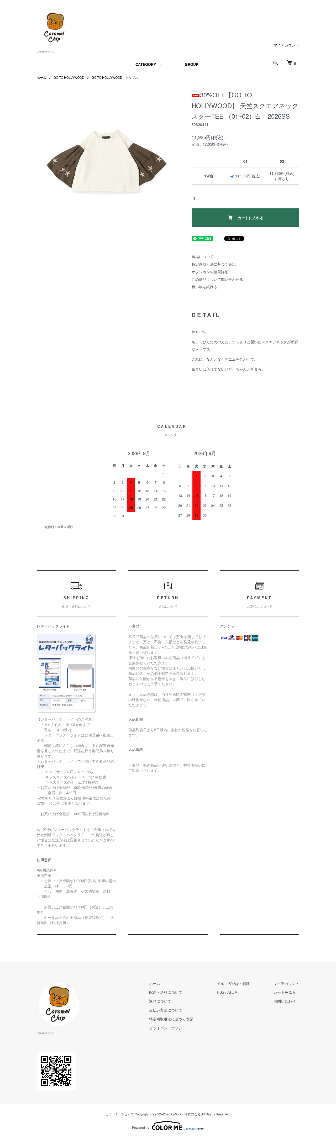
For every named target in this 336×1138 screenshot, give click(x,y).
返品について (203, 256)
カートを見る (285, 992)
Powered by (140, 1127)
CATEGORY (145, 64)
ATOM (232, 992)
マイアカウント (286, 45)
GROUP (191, 64)
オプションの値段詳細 (210, 271)
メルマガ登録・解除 (233, 983)
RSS (220, 992)
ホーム (41, 77)
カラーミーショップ (120, 1114)
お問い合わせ (285, 1001)
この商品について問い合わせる (217, 279)
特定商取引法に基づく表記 (214, 264)
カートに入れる (251, 217)
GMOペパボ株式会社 (186, 1114)
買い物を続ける (204, 286)
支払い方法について (165, 1010)
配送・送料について (165, 992)
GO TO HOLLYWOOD (69, 77)
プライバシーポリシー (167, 1027)
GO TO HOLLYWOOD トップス (115, 77)
